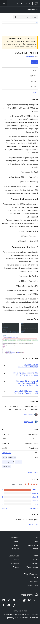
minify (5, 457)
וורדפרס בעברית (27, 595)
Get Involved (14, 556)
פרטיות (35, 549)
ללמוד (36, 556)
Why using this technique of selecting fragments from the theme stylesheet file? (27, 383)
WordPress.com (30, 574)
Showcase (15, 537)
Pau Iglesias (29, 56)
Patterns (15, 549)
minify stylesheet (8, 462)
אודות (36, 537)
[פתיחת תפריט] (3, 3)
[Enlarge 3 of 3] (35, 338)
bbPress (33, 581)
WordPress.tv (31, 567)
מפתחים (35, 563)
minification (12, 457)
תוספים (16, 545)
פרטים (33, 70)
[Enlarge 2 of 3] (16, 326)
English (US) (6, 453)
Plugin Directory (32, 10)
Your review (33, 508)
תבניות (16, 541)
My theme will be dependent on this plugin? (28, 366)
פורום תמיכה (33, 524)
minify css (18, 462)
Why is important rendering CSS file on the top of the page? (25, 374)
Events (16, 559)
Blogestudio (28, 422)
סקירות (33, 76)
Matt (35, 578)
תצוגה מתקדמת (32, 472)
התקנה (33, 81)
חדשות (35, 541)
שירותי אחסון (33, 545)
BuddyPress (32, 585)
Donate (15, 563)
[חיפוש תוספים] (15, 17)
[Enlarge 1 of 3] (35, 326)
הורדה (34, 62)
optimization (7, 466)
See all (4, 508)
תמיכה (33, 92)
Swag (15, 567)
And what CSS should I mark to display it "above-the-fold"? (26, 392)
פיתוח (33, 87)
